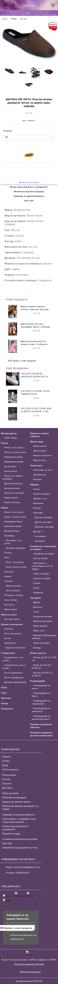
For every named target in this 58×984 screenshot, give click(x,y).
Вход (5, 765)
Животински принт (43, 621)
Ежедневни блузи (13, 521)
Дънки (7, 638)
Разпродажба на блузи (41, 694)
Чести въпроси (10, 769)
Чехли (36, 489)
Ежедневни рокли (13, 457)
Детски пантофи (43, 522)
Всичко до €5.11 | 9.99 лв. (44, 659)
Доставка (7, 787)
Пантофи (23, 19)
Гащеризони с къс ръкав (13, 659)
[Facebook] (5, 878)
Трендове (35, 598)
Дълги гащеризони (14, 677)
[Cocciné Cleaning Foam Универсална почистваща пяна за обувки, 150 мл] (12, 396)
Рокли (4, 443)
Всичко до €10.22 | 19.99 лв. (42, 674)
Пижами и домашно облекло (41, 725)
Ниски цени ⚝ (38, 653)
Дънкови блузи (11, 531)
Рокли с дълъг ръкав (15, 452)
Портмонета (39, 474)
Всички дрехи (9, 433)
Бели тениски (13, 590)
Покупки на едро (11, 833)
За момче (40, 541)
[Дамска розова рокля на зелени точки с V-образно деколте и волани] (12, 346)
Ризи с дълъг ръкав (16, 567)
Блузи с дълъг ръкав (15, 517)
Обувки (14, 19)
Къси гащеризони (13, 673)
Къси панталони (12, 633)
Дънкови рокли (12, 488)
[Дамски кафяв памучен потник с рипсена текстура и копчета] (12, 311)
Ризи (6, 557)
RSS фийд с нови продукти (22, 360)
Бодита (8, 576)
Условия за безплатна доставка (19, 839)
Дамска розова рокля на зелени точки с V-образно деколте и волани (34, 343)
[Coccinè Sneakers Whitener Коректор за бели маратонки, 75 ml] (12, 379)
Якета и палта (9, 614)
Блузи (4, 507)
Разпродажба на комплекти (41, 710)
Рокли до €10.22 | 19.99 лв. (42, 666)
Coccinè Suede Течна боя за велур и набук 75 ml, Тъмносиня (36, 410)
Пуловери (9, 535)
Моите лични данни (30, 972)
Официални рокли (13, 461)
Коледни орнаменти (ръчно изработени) (41, 734)
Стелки (37, 583)
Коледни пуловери (15, 548)
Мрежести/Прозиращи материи (44, 636)
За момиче (40, 536)
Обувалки (38, 592)
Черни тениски (13, 586)
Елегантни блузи (13, 526)
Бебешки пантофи (44, 527)
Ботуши (37, 508)
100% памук (10, 438)
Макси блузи (10, 609)
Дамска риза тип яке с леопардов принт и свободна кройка (36, 325)
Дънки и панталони (12, 624)
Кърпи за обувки (41, 578)
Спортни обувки (41, 494)
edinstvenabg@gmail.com (27, 867)
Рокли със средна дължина (13, 477)
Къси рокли (10, 466)
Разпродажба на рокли (41, 687)
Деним (36, 602)
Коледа (37, 647)
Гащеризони (8, 653)
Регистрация (9, 775)
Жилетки (6, 698)
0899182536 (22, 873)
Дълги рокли (10, 471)
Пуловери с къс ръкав (13, 541)
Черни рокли (11, 497)
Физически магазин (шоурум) (29, 191)
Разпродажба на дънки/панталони (41, 717)
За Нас (6, 761)
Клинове (8, 629)
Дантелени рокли (13, 483)
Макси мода (37, 441)
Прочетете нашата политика (29, 964)
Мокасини (38, 503)
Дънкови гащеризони (15, 682)
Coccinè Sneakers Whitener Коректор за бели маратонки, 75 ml (34, 375)
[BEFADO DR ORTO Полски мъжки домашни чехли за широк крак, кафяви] (29, 63)
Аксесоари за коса (42, 470)
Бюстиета (9, 604)
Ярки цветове (40, 626)
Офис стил (39, 630)
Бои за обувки (40, 558)
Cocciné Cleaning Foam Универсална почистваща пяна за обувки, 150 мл (35, 393)
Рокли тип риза (12, 502)
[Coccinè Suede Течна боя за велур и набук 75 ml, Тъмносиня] (12, 413)
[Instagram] (12, 878)
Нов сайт (28, 201)
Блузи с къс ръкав (13, 512)
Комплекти (7, 708)
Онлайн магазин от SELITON (29, 981)
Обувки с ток (39, 498)
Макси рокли (40, 446)
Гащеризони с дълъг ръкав (14, 666)
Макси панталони (42, 455)
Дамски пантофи (43, 517)
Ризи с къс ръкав (14, 562)
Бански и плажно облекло (39, 434)
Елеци (4, 703)
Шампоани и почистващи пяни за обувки (42, 566)
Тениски (8, 581)
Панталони (10, 643)
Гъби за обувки (41, 573)
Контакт (6, 779)
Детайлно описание (29, 182)
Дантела (37, 607)
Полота (8, 553)
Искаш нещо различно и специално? (29, 187)
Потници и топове (13, 595)
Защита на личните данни (16, 801)
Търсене (6, 783)
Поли (4, 687)
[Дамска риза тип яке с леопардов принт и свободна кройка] (12, 329)
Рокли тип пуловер (14, 493)
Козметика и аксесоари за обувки (43, 547)
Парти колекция (41, 643)
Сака (3, 693)
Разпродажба (37, 681)
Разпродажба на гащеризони (41, 702)
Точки (36, 612)
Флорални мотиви (42, 616)
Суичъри (8, 571)
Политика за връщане (14, 797)
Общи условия (10, 793)
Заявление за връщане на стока (19, 847)
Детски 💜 (38, 531)
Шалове (37, 479)
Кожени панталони (15, 647)
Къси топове (10, 600)
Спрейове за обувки (43, 553)
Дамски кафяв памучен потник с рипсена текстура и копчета (36, 308)
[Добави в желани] (53, 146)
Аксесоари (36, 465)
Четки (36, 588)
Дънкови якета (11, 619)
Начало (5, 19)
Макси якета (39, 460)
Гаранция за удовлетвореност (28, 196)
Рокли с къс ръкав (13, 447)
